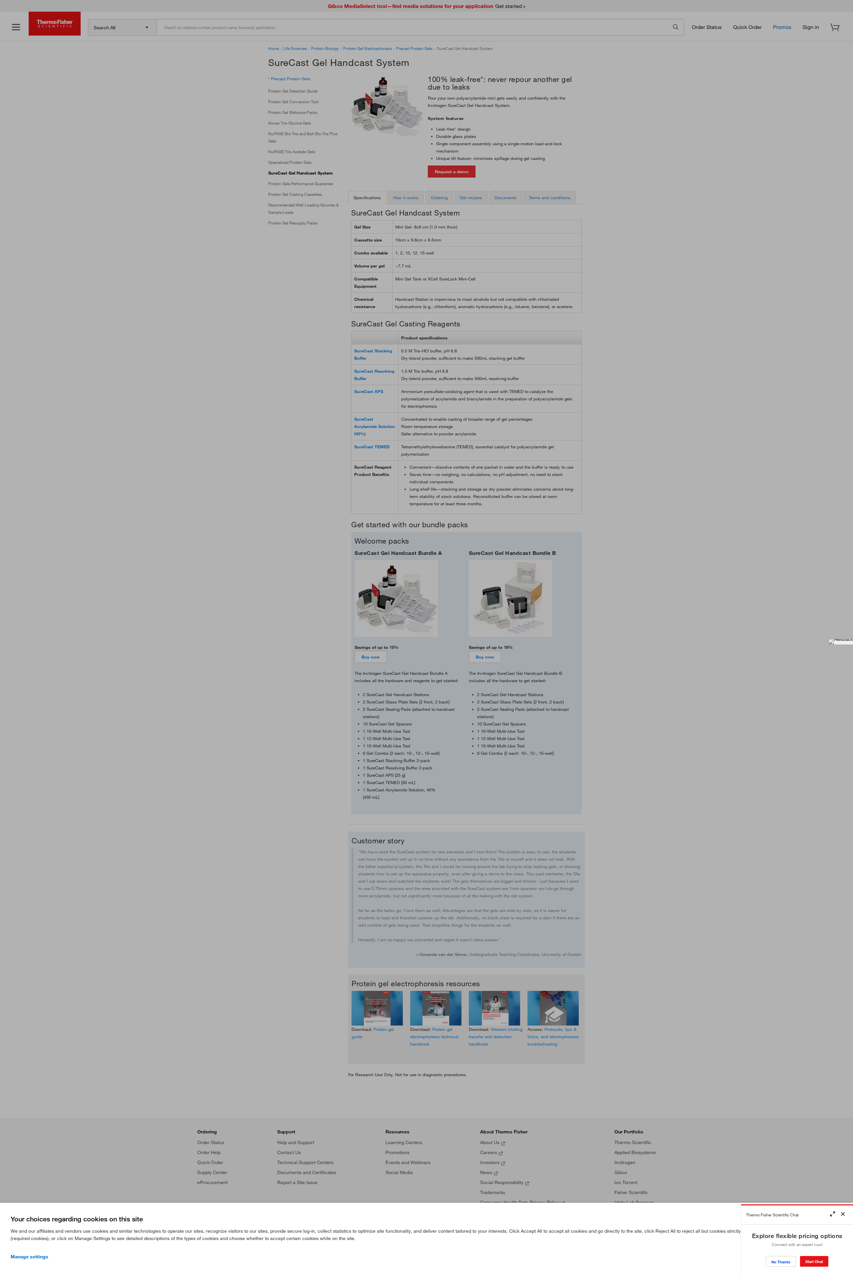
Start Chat (814, 1261)
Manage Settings (29, 1257)
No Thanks (780, 1261)
